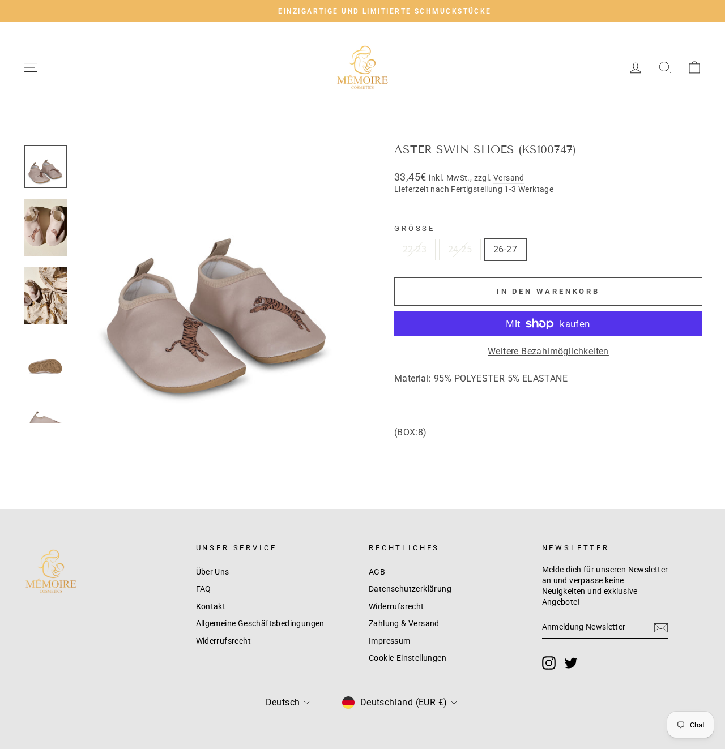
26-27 (505, 249)
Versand (508, 177)
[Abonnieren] (661, 628)
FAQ (203, 588)
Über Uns (212, 571)
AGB (377, 571)
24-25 (460, 249)
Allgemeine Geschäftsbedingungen (260, 623)
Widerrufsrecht (223, 640)
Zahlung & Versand (404, 623)
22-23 (415, 249)
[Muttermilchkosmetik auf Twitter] (571, 663)
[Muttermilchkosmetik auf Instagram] (549, 663)
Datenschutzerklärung (410, 588)
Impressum (390, 640)
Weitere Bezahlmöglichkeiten (548, 351)
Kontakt (211, 606)
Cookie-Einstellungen (407, 657)
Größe (414, 228)
